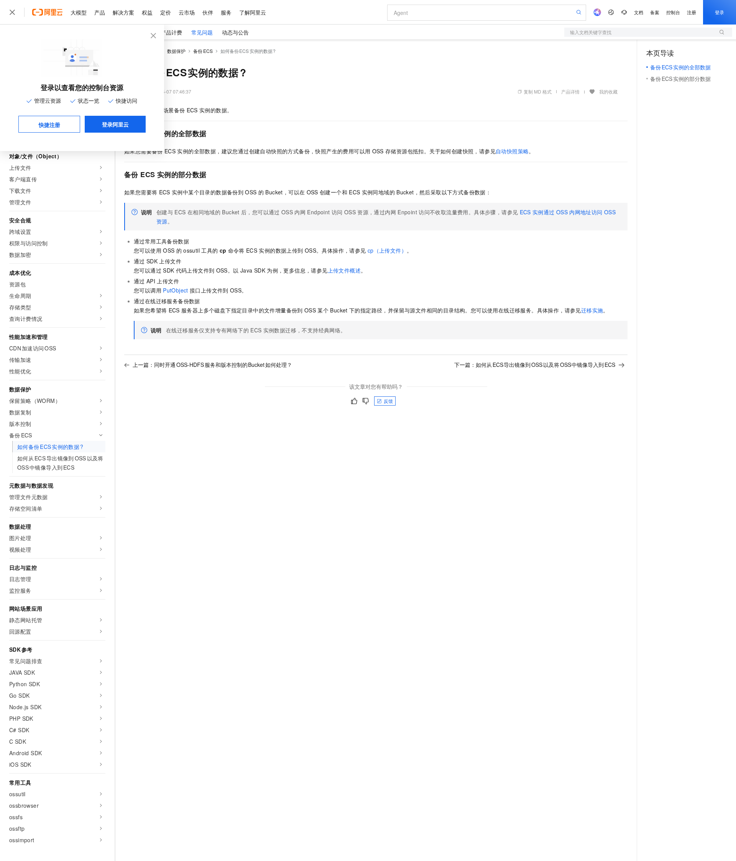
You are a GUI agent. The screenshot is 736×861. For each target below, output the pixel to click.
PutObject (175, 290)
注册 (691, 12)
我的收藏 (608, 91)
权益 (147, 12)
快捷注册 (49, 124)
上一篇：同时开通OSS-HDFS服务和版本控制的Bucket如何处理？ (212, 364)
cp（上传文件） (387, 250)
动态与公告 (235, 32)
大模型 (79, 12)
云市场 (187, 12)
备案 (654, 12)
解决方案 (123, 12)
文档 (638, 12)
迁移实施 (592, 310)
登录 (719, 12)
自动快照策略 (512, 151)
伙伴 (207, 12)
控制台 (673, 12)
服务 (226, 12)
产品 (99, 12)
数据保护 (176, 51)
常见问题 (202, 32)
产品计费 (171, 32)
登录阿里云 (115, 124)
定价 (165, 12)
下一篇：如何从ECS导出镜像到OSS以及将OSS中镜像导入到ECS (534, 364)
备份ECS (203, 51)
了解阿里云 (252, 12)
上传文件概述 (344, 270)
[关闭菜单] (12, 12)
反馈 (388, 401)
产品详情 (570, 91)
